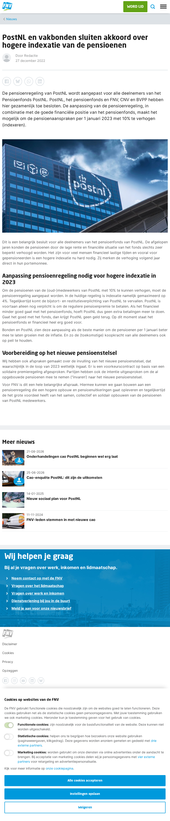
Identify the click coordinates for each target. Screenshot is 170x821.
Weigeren (85, 807)
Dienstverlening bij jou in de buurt (41, 601)
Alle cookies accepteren (85, 780)
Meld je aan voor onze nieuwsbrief (41, 608)
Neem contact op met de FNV (37, 578)
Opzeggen (10, 670)
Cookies (8, 653)
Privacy (7, 662)
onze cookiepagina (59, 768)
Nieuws (11, 19)
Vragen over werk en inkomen (38, 593)
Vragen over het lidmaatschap (38, 585)
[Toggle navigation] (163, 6)
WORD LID (135, 6)
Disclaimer (9, 644)
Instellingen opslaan (85, 793)
